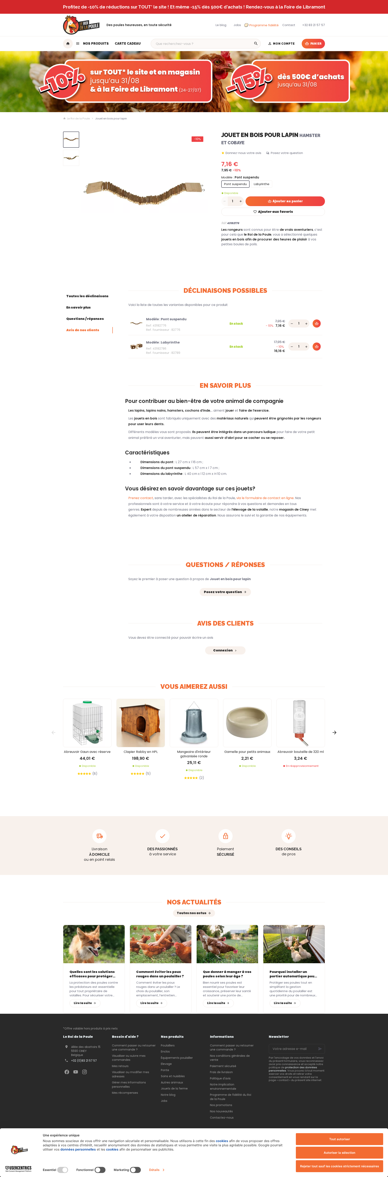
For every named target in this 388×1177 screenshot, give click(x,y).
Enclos (165, 1052)
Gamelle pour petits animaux (247, 752)
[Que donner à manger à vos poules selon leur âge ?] (227, 944)
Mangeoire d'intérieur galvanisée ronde (194, 754)
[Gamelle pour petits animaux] (247, 723)
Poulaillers (168, 1045)
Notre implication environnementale (223, 1086)
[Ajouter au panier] (317, 323)
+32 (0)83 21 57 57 (84, 1061)
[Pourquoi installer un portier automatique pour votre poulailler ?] (294, 944)
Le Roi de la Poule (78, 118)
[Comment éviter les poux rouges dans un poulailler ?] (161, 944)
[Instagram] (84, 1072)
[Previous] (88, 195)
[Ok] (320, 1049)
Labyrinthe (261, 184)
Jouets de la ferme (174, 1088)
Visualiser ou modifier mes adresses (130, 1074)
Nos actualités (194, 902)
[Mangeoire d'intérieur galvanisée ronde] (194, 723)
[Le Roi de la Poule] (81, 25)
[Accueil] (68, 43)
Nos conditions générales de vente (230, 1058)
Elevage (166, 1064)
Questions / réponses (85, 318)
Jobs (164, 1101)
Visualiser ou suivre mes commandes (129, 1058)
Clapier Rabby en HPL (141, 752)
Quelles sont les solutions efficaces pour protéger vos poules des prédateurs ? (93, 974)
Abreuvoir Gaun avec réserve (87, 752)
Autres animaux (172, 1082)
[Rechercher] (256, 43)
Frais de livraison (221, 1072)
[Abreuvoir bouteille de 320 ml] (300, 723)
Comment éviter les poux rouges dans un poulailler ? (160, 974)
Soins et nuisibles (173, 1076)
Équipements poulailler (177, 1058)
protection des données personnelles (293, 1069)
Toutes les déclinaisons (87, 296)
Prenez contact (140, 498)
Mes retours (120, 1066)
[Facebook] (66, 1072)
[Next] (202, 195)
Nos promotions (221, 1105)
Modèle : (240, 177)
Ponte (165, 1070)
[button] (92, 43)
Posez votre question (287, 153)
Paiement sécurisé (223, 1066)
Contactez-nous (222, 1118)
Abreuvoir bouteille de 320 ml (300, 752)
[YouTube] (75, 1072)
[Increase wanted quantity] (240, 201)
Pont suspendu (235, 184)
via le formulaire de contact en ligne (265, 498)
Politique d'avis (220, 1078)
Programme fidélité (264, 25)
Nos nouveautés (221, 1111)
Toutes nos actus (191, 913)
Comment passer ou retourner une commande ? (134, 1047)
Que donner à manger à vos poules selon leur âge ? (227, 974)
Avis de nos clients (82, 330)
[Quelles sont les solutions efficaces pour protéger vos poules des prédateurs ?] (94, 944)
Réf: (224, 223)
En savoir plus (78, 307)
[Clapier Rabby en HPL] (140, 723)
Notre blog (168, 1095)
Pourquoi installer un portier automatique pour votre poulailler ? (293, 974)
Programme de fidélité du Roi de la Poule (230, 1097)
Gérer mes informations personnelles (129, 1084)
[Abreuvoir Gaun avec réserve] (87, 723)
